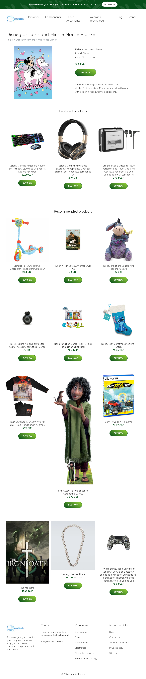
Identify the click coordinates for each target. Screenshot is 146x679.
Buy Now (85, 72)
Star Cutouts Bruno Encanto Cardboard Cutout (73, 492)
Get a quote (109, 4)
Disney (98, 49)
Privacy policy (116, 647)
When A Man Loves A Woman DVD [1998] (73, 267)
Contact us (114, 637)
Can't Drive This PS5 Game (118, 421)
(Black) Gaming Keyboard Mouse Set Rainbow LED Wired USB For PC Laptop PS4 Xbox (27, 168)
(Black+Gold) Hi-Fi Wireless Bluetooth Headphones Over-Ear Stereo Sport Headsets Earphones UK (73, 170)
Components (53, 17)
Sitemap (113, 653)
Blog (119, 17)
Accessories (81, 632)
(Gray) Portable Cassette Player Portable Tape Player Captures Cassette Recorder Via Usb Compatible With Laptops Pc (118, 170)
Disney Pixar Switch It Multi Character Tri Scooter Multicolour (27, 267)
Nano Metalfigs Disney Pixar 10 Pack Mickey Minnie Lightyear (73, 345)
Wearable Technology (86, 658)
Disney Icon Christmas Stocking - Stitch (118, 345)
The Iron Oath (27, 587)
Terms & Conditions (119, 642)
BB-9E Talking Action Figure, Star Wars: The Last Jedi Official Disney (27, 345)
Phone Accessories (84, 653)
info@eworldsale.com (52, 641)
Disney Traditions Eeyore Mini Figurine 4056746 (118, 267)
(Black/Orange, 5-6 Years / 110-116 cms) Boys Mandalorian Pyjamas (27, 423)
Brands (132, 17)
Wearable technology (97, 18)
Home (10, 39)
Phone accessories (73, 18)
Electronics (33, 17)
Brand (91, 49)
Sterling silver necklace (73, 574)
